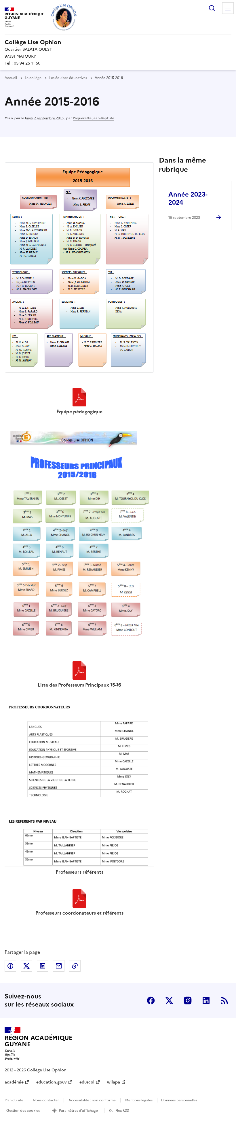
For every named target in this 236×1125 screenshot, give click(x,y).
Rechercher (212, 8)
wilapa (113, 1082)
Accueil (11, 77)
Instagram (188, 1000)
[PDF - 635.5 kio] (79, 398)
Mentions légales (139, 1100)
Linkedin (206, 1000)
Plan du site (14, 1100)
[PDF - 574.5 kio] (79, 671)
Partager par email (58, 966)
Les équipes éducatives (68, 77)
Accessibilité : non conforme (92, 1100)
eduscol (86, 1082)
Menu (228, 8)
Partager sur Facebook (10, 966)
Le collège (33, 77)
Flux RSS (122, 1110)
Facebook (151, 1000)
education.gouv (51, 1082)
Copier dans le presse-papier (75, 966)
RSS (224, 1000)
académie (14, 1082)
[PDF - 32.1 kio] (79, 899)
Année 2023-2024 (188, 198)
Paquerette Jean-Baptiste (93, 118)
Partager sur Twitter (26, 966)
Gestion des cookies (23, 1110)
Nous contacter (46, 1100)
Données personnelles (179, 1100)
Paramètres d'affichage (78, 1110)
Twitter (169, 1000)
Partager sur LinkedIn (42, 966)
